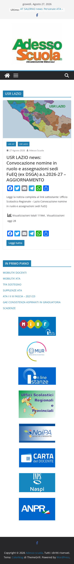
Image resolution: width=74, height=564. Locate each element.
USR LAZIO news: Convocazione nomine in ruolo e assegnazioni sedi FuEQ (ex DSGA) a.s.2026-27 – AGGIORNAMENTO (36, 168)
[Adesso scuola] (7, 75)
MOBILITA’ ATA (11, 278)
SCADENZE (9, 308)
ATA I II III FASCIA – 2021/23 (19, 296)
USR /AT (11, 144)
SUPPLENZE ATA (12, 290)
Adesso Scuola (36, 150)
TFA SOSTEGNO (12, 284)
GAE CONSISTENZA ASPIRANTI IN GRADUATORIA (32, 302)
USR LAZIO (23, 144)
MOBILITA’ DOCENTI (15, 272)
